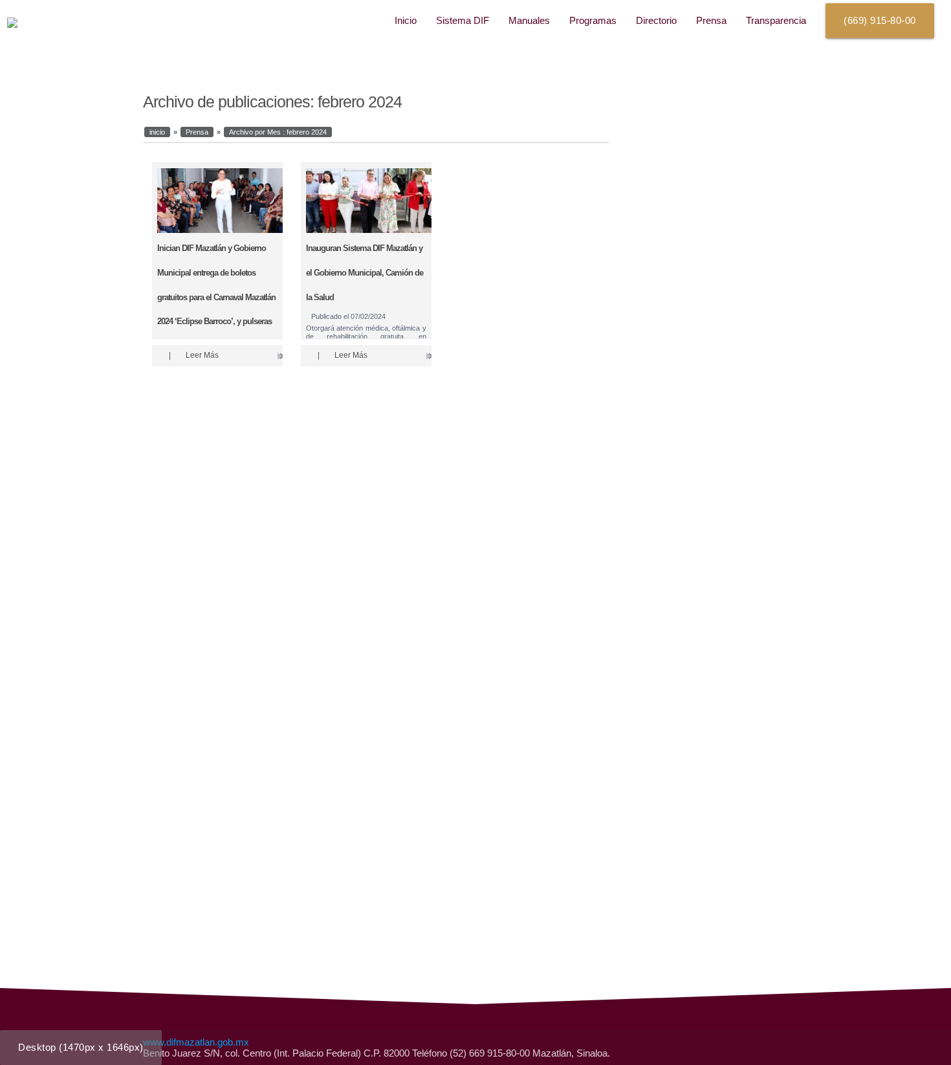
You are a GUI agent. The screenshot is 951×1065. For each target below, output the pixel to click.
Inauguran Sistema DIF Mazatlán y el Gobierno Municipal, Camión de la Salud (364, 272)
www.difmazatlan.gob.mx (196, 1042)
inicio (157, 132)
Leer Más (202, 355)
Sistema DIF (462, 20)
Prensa (711, 20)
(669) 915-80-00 (880, 20)
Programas (593, 20)
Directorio (656, 20)
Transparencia (776, 20)
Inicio (406, 20)
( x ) (81, 1047)
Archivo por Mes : (278, 132)
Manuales (529, 20)
